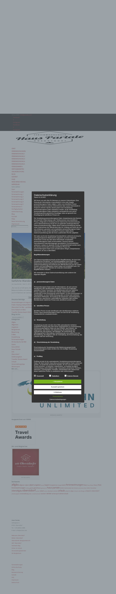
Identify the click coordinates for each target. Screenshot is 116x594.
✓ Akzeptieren (57, 381)
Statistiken (55, 376)
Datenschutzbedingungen (58, 399)
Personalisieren (58, 396)
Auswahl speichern (57, 387)
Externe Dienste (72, 376)
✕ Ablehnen (58, 392)
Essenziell (40, 376)
